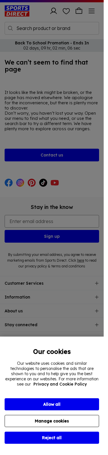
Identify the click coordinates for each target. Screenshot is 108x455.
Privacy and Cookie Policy (60, 384)
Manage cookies (52, 421)
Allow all (51, 404)
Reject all (52, 437)
